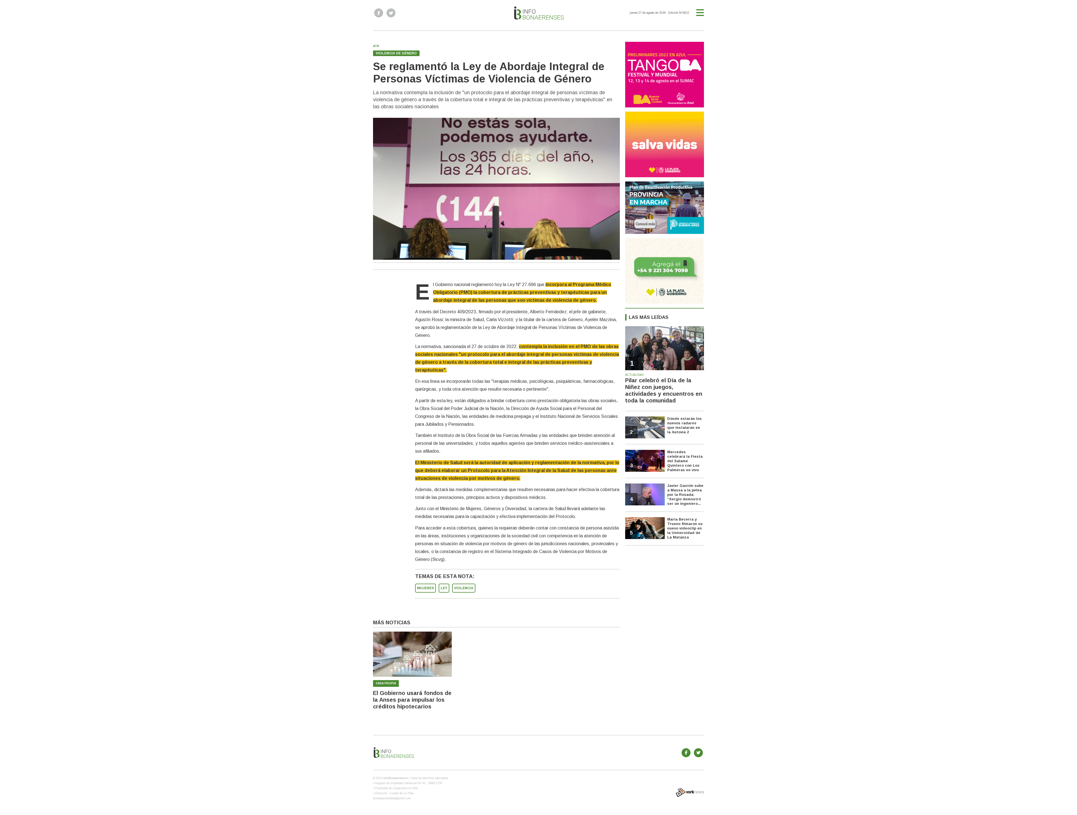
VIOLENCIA (463, 588)
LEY (444, 588)
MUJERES (425, 588)
